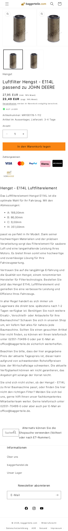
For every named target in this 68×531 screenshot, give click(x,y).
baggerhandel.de (17, 464)
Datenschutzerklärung (17, 528)
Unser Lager (14, 472)
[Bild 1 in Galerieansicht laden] (13, 59)
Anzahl (6, 125)
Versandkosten (10, 103)
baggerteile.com (29, 523)
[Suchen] (14, 433)
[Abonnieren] (57, 495)
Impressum (56, 528)
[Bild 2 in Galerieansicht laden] (34, 59)
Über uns (12, 456)
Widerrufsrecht (48, 523)
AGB (34, 528)
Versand (43, 528)
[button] (7, 4)
